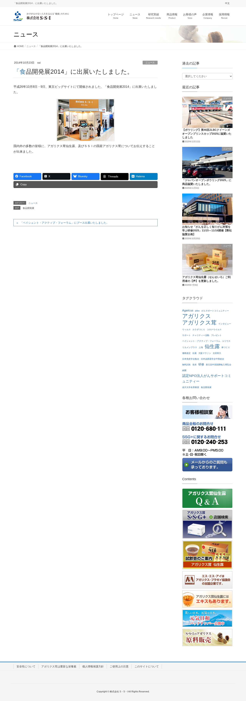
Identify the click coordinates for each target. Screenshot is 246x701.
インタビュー (224, 324)
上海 (201, 347)
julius (197, 311)
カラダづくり (198, 329)
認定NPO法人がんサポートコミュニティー (206, 378)
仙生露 (212, 346)
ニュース (150, 62)
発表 (194, 364)
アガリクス (196, 316)
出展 (194, 353)
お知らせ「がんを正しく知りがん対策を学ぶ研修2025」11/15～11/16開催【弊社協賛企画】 (207, 230)
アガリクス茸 (199, 322)
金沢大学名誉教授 (190, 387)
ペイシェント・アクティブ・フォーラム (201, 341)
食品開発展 (28, 208)
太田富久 (217, 353)
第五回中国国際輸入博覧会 (218, 364)
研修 (201, 364)
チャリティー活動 (200, 335)
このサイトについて (147, 666)
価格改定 (186, 353)
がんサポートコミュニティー (215, 311)
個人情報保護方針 (93, 666)
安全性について (26, 666)
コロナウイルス (214, 329)
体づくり (225, 347)
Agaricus (187, 310)
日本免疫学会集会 (190, 359)
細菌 (184, 370)
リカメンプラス (189, 347)
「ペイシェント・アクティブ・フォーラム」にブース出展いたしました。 (64, 222)
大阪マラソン (204, 353)
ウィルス (186, 329)
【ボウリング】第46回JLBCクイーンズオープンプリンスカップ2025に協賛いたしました (206, 133)
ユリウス (226, 341)
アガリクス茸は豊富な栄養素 (58, 666)
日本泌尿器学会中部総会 (212, 359)
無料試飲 (186, 364)
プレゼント (216, 335)
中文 (227, 3)
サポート (186, 335)
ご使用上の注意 (119, 666)
